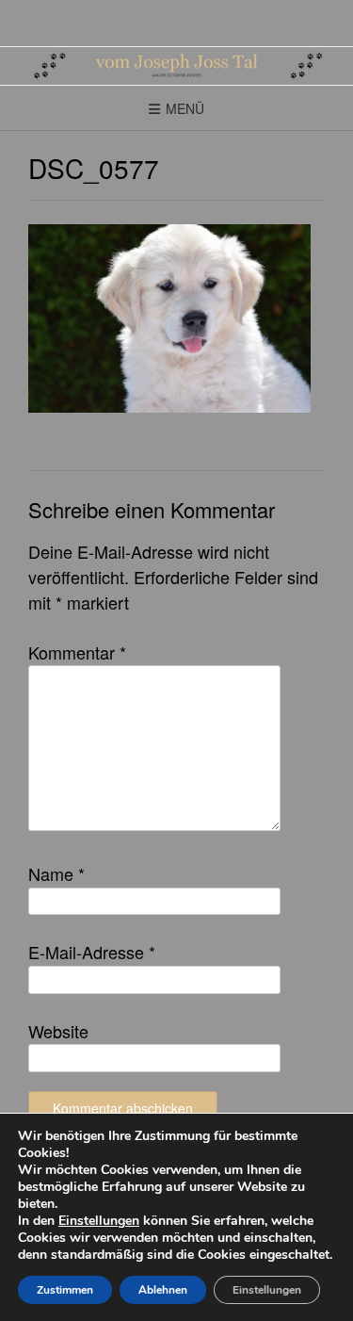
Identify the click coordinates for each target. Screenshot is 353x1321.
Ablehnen (162, 1289)
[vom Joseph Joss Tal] (176, 66)
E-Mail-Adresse (91, 951)
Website (58, 1031)
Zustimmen (65, 1289)
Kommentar (77, 652)
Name (56, 873)
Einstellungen (98, 1221)
